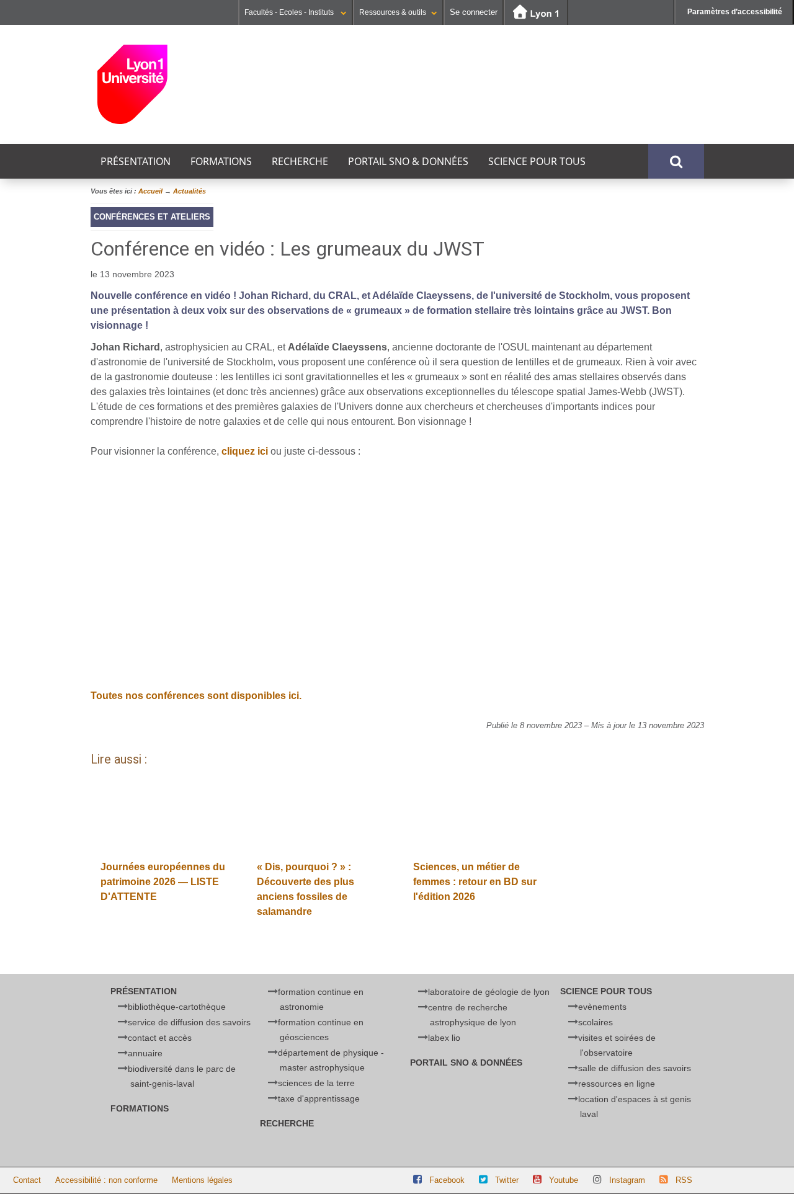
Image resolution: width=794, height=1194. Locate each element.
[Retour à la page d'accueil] (176, 84)
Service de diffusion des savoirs (189, 1022)
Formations (221, 161)
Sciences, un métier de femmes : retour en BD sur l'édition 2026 (475, 882)
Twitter (507, 1180)
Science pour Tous (537, 161)
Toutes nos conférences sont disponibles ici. (196, 695)
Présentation (135, 161)
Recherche (300, 161)
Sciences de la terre (316, 1083)
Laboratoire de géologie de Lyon (489, 992)
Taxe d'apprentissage (319, 1098)
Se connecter (473, 12)
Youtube (563, 1180)
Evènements (602, 1007)
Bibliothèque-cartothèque (177, 1007)
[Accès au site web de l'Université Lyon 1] (536, 12)
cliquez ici (244, 451)
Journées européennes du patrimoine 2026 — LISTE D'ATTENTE (162, 882)
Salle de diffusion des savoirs (634, 1068)
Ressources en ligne (616, 1084)
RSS (684, 1180)
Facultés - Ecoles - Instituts (290, 12)
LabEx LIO (444, 1038)
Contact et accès (160, 1038)
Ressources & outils (392, 12)
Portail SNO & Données (408, 161)
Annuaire (145, 1053)
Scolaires (595, 1022)
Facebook (447, 1180)
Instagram (627, 1180)
